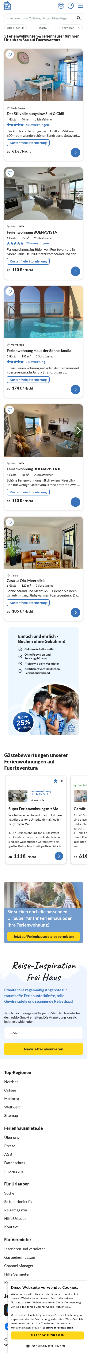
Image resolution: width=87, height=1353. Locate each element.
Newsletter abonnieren (43, 1049)
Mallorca (11, 1098)
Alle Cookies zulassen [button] (47, 1335)
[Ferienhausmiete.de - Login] (72, 5)
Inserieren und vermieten (25, 1248)
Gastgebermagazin (19, 1257)
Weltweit (12, 1107)
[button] (82, 5)
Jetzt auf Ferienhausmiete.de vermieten (44, 936)
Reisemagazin (15, 1210)
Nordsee (11, 1081)
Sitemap (11, 1115)
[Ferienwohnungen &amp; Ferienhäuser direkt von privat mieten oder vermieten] (7, 5)
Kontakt (11, 1226)
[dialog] (47, 1317)
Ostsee (10, 1090)
